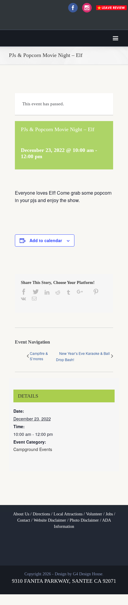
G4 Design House (87, 574)
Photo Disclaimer (84, 520)
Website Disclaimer (50, 520)
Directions (41, 514)
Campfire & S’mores (39, 356)
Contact (23, 520)
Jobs (109, 514)
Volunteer (94, 514)
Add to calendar (45, 240)
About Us (21, 514)
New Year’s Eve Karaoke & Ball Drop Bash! (83, 356)
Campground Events (32, 449)
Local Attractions (68, 514)
